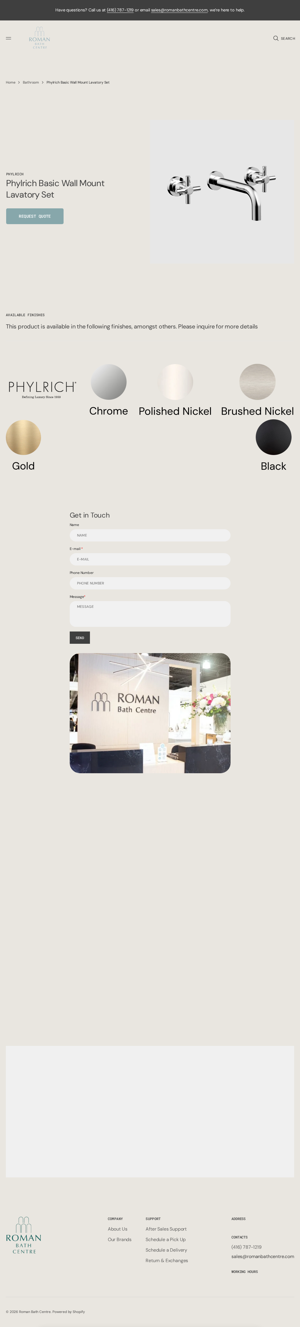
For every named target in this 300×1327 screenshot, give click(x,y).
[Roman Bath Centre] (39, 38)
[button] (9, 38)
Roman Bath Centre (35, 1311)
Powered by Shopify (68, 1311)
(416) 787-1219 (120, 10)
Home (10, 82)
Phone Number (82, 572)
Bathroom (31, 82)
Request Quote (35, 216)
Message (77, 596)
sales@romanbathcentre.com (179, 10)
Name (74, 525)
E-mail (75, 548)
